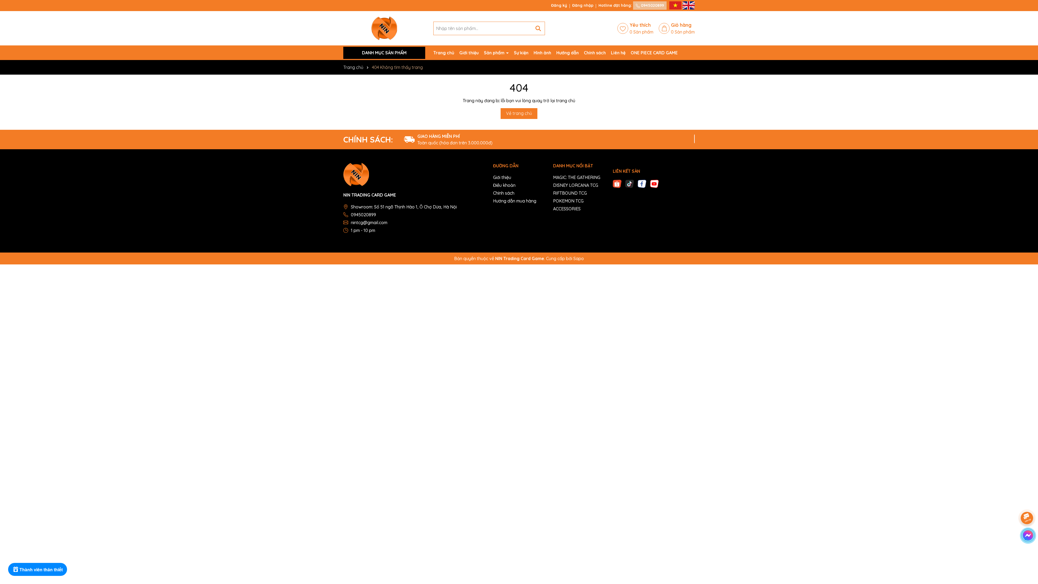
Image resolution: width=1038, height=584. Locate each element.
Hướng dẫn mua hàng (514, 201)
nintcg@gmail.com (369, 222)
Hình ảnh (542, 52)
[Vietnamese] (676, 5)
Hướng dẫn (567, 52)
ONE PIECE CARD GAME (654, 52)
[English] (689, 5)
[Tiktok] (629, 183)
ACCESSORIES (567, 208)
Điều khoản (504, 185)
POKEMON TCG (568, 201)
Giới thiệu (469, 52)
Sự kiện (521, 52)
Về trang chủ (519, 113)
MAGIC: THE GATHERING (576, 177)
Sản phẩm (494, 52)
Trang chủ (443, 52)
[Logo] (384, 28)
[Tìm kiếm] (538, 28)
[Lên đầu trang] (1027, 551)
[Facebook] (642, 183)
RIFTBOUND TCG (570, 193)
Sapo (578, 258)
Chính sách (595, 52)
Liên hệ (618, 52)
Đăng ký (559, 5)
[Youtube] (654, 183)
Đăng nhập (582, 5)
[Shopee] (617, 183)
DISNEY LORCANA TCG (575, 185)
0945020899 (652, 5)
